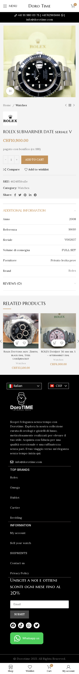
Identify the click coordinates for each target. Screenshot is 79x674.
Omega (15, 487)
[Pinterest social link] (25, 195)
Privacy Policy (19, 573)
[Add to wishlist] (24, 342)
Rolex (14, 477)
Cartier (15, 507)
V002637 (70, 239)
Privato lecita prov (63, 260)
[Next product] (74, 105)
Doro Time (39, 6)
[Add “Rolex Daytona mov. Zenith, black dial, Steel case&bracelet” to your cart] (17, 342)
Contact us (17, 563)
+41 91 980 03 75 (28, 15)
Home (7, 105)
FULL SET (69, 250)
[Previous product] (66, 105)
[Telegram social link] (35, 195)
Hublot (14, 497)
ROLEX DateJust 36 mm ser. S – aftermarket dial (58, 353)
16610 (72, 229)
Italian (17, 385)
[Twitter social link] (19, 195)
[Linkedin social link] (30, 195)
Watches (21, 105)
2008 (72, 219)
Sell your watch (20, 543)
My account (18, 533)
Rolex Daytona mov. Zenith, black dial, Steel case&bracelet (21, 355)
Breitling (16, 517)
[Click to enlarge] (10, 91)
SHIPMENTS (18, 553)
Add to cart (34, 159)
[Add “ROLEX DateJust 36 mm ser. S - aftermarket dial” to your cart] (54, 342)
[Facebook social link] (15, 195)
